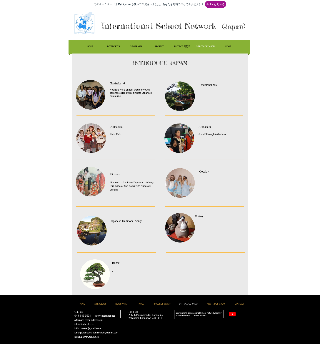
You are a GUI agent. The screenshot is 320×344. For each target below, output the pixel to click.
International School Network (161, 26)
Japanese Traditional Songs (126, 221)
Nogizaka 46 (117, 83)
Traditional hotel (208, 84)
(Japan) (233, 26)
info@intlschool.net (105, 316)
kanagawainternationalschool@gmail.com (96, 333)
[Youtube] (232, 314)
